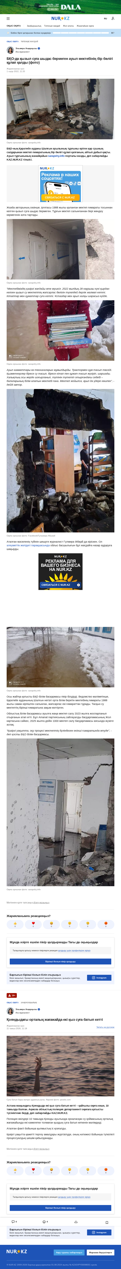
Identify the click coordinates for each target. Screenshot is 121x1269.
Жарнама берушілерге (100, 1252)
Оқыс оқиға (14, 26)
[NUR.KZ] (60, 18)
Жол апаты (68, 26)
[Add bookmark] (106, 1222)
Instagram (101, 978)
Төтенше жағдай (52, 26)
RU (105, 18)
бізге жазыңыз (41, 902)
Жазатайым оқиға (85, 26)
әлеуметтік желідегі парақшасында (28, 545)
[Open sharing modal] (76, 1222)
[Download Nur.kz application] (60, 7)
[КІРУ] (113, 19)
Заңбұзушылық (34, 26)
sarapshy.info (56, 155)
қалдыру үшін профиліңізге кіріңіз (74, 950)
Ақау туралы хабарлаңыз (69, 1252)
